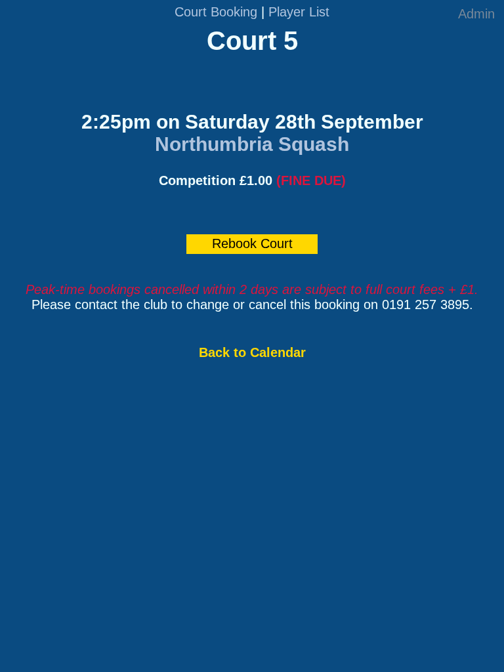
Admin (476, 14)
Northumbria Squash (252, 144)
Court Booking (216, 12)
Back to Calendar (252, 352)
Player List (298, 12)
